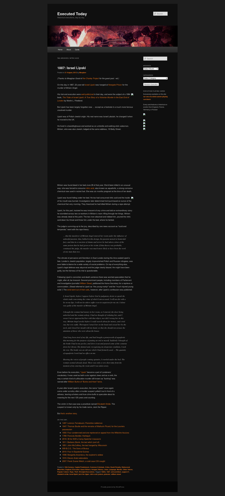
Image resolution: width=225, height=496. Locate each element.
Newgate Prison (115, 84)
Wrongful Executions (86, 472)
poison (100, 474)
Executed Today (72, 13)
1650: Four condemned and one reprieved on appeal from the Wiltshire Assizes (95, 432)
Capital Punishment (82, 467)
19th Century (69, 467)
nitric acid (90, 188)
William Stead (86, 283)
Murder (119, 469)
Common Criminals (97, 467)
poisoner (107, 474)
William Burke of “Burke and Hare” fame (85, 381)
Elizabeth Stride (104, 403)
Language (112, 469)
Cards (77, 49)
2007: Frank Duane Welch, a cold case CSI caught (83, 461)
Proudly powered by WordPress (112, 487)
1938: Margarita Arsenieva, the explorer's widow (82, 454)
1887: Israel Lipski (71, 67)
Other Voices (128, 469)
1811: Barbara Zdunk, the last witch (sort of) (80, 442)
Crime (107, 467)
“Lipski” (83, 372)
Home (60, 49)
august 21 (125, 472)
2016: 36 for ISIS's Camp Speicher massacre (81, 438)
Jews (106, 469)
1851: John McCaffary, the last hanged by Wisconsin (84, 445)
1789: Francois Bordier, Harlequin (76, 435)
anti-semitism (116, 472)
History (100, 469)
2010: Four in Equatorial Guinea (75, 451)
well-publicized (87, 94)
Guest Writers (85, 469)
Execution (76, 469)
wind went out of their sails (78, 289)
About (69, 49)
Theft (76, 472)
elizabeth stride (63, 474)
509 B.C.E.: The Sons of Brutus (75, 448)
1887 (108, 472)
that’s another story (69, 413)
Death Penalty (115, 467)
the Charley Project (91, 78)
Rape (72, 472)
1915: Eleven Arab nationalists (75, 458)
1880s (103, 472)
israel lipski (73, 474)
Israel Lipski (90, 84)
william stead (116, 474)
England (68, 469)
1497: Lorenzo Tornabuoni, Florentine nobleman (82, 423)
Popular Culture (63, 472)
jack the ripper (84, 474)
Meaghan (82, 72)
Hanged (94, 469)
